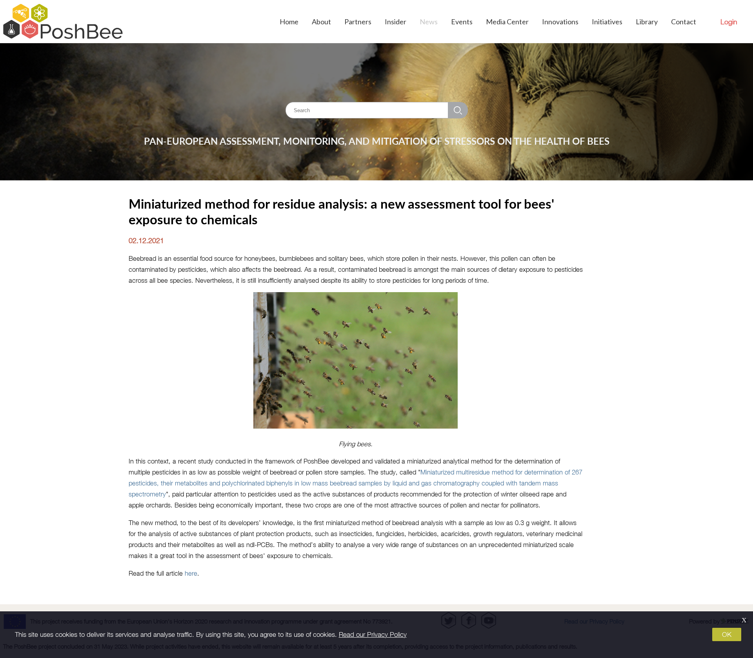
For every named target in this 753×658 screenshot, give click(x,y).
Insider (395, 21)
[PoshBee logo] (63, 21)
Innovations (560, 21)
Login (728, 22)
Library (647, 21)
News (429, 21)
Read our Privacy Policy (373, 634)
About (321, 21)
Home (289, 21)
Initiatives (607, 21)
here (191, 573)
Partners (357, 21)
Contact (683, 21)
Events (462, 21)
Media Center (507, 21)
